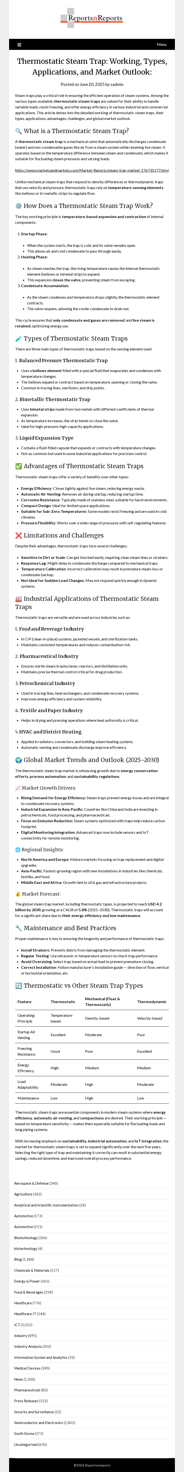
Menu (162, 44)
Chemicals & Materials (32, 1270)
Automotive (23, 1216)
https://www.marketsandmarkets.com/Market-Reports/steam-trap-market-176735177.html (92, 170)
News (18, 1379)
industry (20, 1335)
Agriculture (23, 1194)
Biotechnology (26, 1238)
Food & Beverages (28, 1292)
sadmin (116, 84)
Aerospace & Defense (31, 1183)
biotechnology (25, 1248)
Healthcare (23, 1303)
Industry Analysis (28, 1346)
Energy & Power (27, 1281)
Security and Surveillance (34, 1412)
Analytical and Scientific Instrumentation (46, 1205)
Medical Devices (27, 1368)
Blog (18, 1259)
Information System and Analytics (41, 1357)
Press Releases (26, 1401)
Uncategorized (26, 1444)
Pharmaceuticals (27, 1390)
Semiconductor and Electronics (38, 1422)
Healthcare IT (25, 1314)
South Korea (24, 1433)
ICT (17, 1325)
